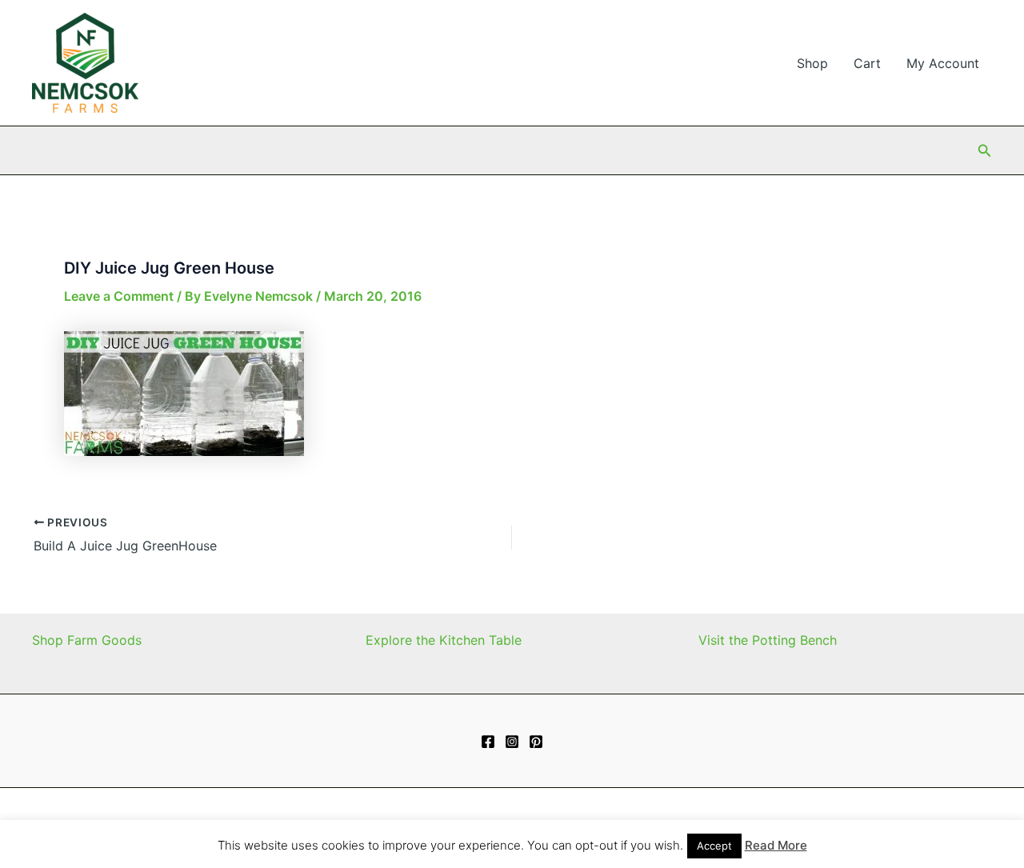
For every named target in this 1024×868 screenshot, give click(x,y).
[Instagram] (512, 741)
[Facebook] (488, 741)
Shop (812, 63)
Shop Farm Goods (87, 640)
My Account (942, 63)
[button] (985, 151)
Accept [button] (714, 845)
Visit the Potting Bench (767, 640)
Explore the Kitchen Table (444, 640)
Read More (776, 845)
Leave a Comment (119, 296)
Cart (867, 63)
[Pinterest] (536, 741)
